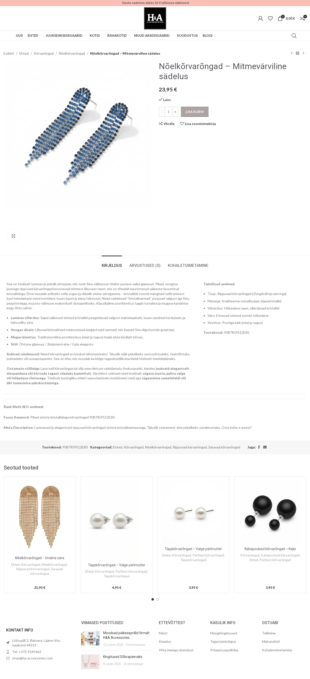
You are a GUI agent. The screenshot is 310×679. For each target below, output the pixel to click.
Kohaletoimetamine (277, 650)
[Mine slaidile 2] (157, 599)
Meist (163, 633)
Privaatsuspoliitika (224, 650)
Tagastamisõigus (223, 641)
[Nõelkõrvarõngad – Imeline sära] (40, 517)
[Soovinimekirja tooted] (270, 18)
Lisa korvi (195, 112)
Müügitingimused (223, 633)
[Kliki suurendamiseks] (13, 236)
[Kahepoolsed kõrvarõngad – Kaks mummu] (270, 512)
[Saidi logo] (155, 18)
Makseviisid (271, 641)
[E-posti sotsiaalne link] (265, 447)
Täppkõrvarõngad (117, 576)
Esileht (9, 53)
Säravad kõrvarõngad (224, 447)
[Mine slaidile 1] (152, 599)
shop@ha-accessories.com (32, 658)
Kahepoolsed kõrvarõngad (280, 555)
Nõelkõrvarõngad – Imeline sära (39, 558)
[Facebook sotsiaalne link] (259, 447)
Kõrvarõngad (44, 53)
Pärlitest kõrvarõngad (131, 571)
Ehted (24, 53)
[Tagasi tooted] (297, 53)
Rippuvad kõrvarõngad (190, 447)
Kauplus (165, 641)
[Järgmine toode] (303, 53)
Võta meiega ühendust (176, 650)
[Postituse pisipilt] (90, 639)
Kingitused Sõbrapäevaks (122, 657)
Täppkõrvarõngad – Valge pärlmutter (116, 565)
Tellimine (269, 633)
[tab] (112, 263)
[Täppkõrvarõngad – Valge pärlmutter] (117, 520)
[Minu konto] (260, 18)
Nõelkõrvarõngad (72, 53)
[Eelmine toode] (292, 53)
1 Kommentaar (135, 645)
